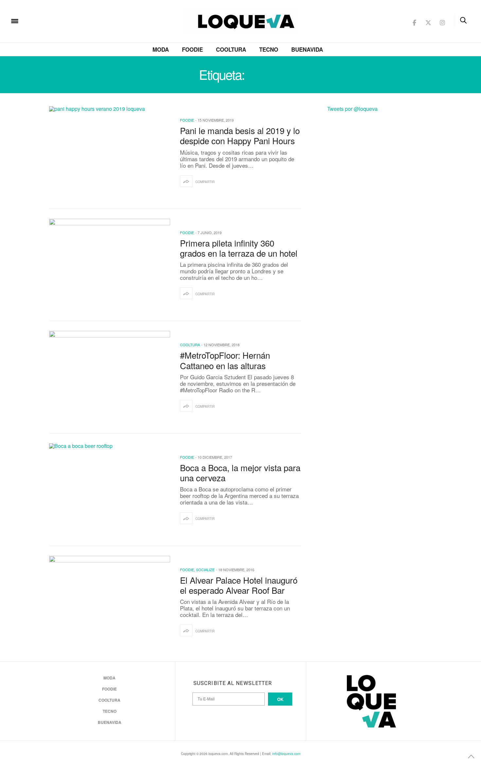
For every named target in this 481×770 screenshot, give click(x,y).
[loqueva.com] (57, 20)
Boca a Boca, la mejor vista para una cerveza (240, 472)
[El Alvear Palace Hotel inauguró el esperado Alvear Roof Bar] (109, 602)
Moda (160, 49)
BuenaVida (307, 49)
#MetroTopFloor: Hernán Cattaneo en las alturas (225, 360)
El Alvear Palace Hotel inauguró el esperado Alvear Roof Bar (238, 585)
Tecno (268, 49)
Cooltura (231, 49)
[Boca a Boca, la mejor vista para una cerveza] (109, 489)
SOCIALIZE (205, 569)
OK (280, 699)
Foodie (192, 49)
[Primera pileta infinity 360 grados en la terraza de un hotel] (109, 265)
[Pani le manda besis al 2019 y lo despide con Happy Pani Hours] (109, 152)
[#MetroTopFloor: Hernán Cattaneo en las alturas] (109, 377)
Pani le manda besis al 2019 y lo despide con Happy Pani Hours (240, 135)
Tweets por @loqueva (352, 108)
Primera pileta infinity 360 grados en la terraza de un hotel (238, 248)
